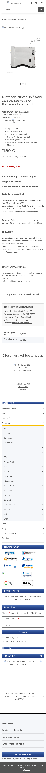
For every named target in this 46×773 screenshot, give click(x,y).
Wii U (6, 519)
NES (6, 447)
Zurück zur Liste (10, 20)
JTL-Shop (27, 770)
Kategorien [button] (8, 403)
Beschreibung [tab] (9, 176)
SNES (6, 452)
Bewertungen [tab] (28, 176)
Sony (4, 528)
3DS (5, 466)
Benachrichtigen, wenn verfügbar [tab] (20, 186)
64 (5, 428)
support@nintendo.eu (19, 320)
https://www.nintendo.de (22, 323)
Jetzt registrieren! (18, 641)
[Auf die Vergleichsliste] (32, 41)
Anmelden (23, 632)
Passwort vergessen (10, 637)
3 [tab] (25, 84)
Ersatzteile (16, 117)
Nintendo (6, 423)
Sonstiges (6, 538)
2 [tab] (23, 84)
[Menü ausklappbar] (3, 2)
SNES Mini (8, 490)
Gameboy (8, 438)
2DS (5, 457)
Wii (5, 514)
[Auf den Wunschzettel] (38, 41)
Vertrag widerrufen (23, 754)
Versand (22, 156)
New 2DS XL (9, 462)
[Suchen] (41, 9)
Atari (4, 413)
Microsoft (6, 418)
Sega (4, 523)
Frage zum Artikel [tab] (11, 181)
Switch (7, 495)
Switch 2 (7, 509)
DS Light (7, 433)
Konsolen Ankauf (9, 408)
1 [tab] (20, 84)
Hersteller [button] (7, 648)
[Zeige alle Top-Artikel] (41, 656)
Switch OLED (9, 504)
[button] (31, 2)
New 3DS (8, 476)
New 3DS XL (9, 485)
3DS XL (7, 471)
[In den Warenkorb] (4, 34)
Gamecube (8, 443)
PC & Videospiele (9, 533)
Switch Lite (8, 500)
